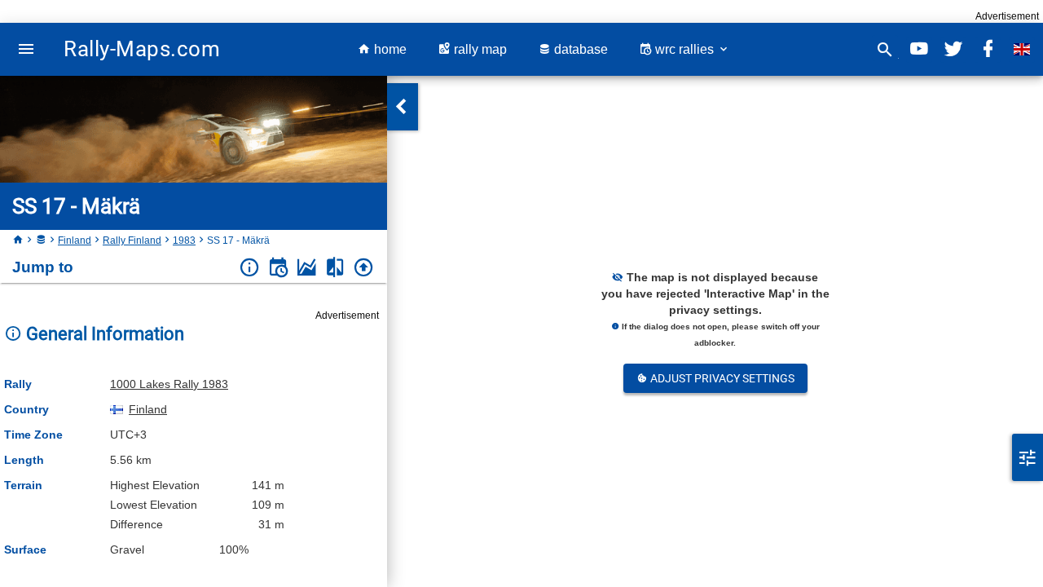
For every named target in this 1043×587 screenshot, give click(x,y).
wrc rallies (684, 49)
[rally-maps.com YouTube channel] (919, 49)
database (579, 49)
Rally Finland (132, 240)
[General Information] (249, 268)
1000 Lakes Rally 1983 (169, 384)
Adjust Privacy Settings (721, 378)
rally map (479, 49)
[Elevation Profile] (307, 268)
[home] (18, 240)
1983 (184, 240)
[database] (40, 240)
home (389, 49)
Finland (74, 240)
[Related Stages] (335, 268)
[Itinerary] (278, 268)
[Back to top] (364, 268)
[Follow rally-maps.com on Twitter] (953, 49)
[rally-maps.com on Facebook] (988, 49)
